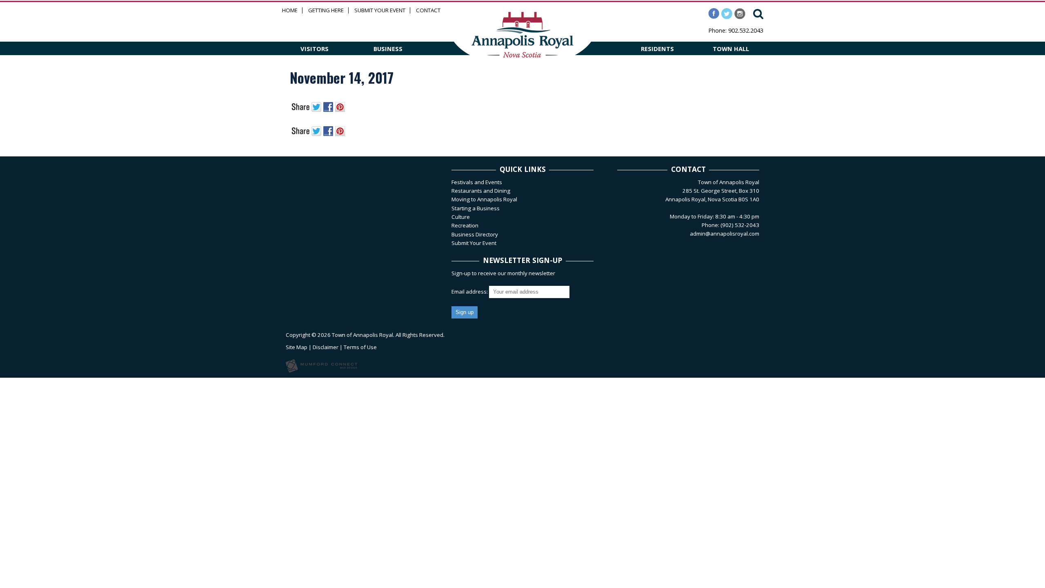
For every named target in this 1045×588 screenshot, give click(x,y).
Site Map (296, 347)
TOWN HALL (731, 49)
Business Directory (474, 234)
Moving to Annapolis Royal (484, 199)
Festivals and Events (476, 182)
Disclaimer (325, 347)
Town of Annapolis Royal (362, 335)
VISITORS (314, 49)
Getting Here (326, 10)
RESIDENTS (657, 49)
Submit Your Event (379, 10)
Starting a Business (475, 208)
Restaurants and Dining (480, 190)
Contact (428, 10)
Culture (460, 216)
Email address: (470, 291)
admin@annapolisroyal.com (724, 233)
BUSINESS (388, 49)
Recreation (464, 225)
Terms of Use (360, 347)
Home (290, 10)
